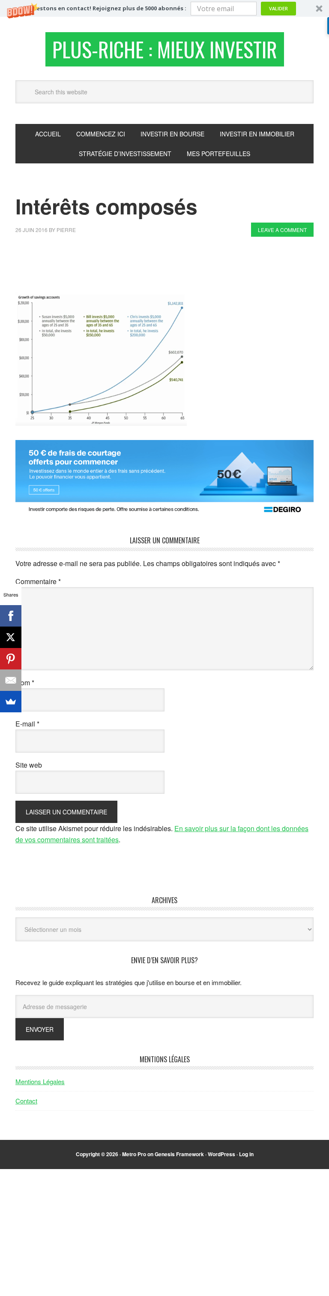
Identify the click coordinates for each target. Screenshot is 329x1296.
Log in (246, 1154)
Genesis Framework (179, 1154)
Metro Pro (134, 1154)
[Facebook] (10, 616)
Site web (28, 765)
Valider (278, 8)
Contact (26, 1100)
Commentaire (38, 581)
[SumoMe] (10, 701)
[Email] (10, 680)
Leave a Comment (282, 229)
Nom (24, 682)
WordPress (221, 1154)
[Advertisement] (171, 266)
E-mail (27, 724)
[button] (164, 8)
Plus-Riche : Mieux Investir (164, 49)
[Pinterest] (10, 658)
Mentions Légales (40, 1081)
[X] (10, 637)
